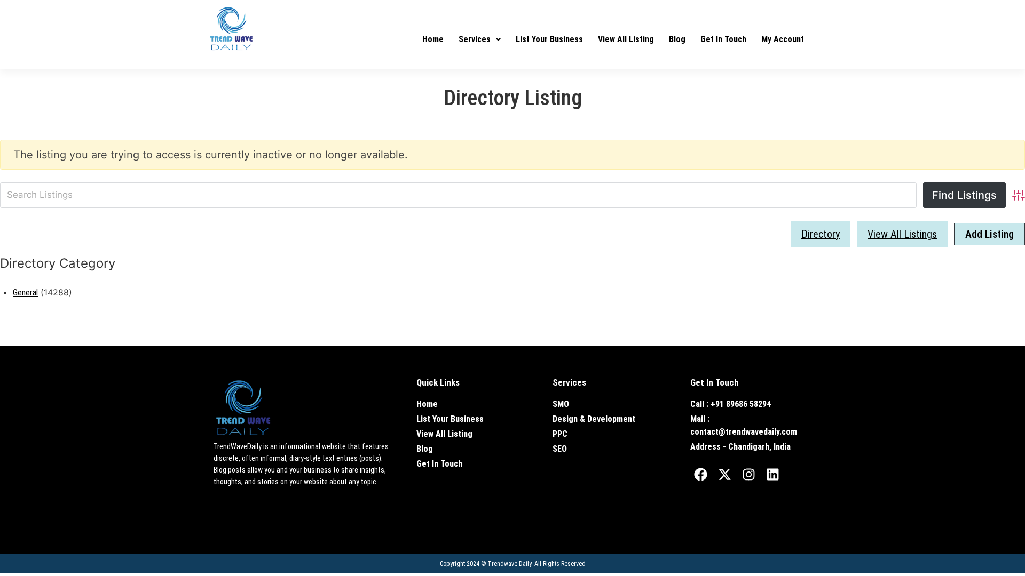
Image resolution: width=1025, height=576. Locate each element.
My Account (782, 39)
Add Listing (989, 234)
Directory (820, 234)
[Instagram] (749, 474)
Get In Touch (723, 39)
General (25, 292)
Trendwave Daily (509, 563)
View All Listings (902, 234)
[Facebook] (701, 474)
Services (475, 39)
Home (433, 39)
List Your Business (549, 39)
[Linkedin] (773, 474)
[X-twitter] (725, 474)
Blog (677, 39)
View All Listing (626, 39)
